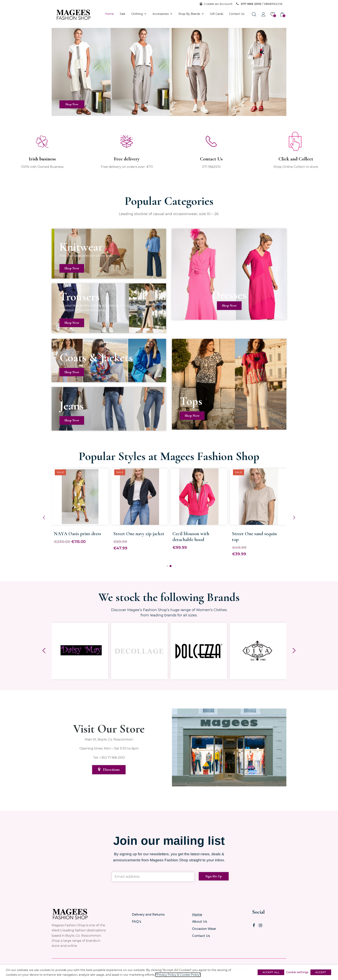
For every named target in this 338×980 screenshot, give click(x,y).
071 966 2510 (250, 4)
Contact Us (236, 14)
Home (109, 14)
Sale (122, 14)
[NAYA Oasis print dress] (80, 522)
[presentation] (44, 517)
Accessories (161, 14)
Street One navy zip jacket (138, 534)
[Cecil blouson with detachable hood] (199, 522)
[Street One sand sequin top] (258, 522)
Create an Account (218, 4)
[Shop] (169, 113)
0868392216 (273, 4)
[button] (168, 566)
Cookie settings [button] (297, 972)
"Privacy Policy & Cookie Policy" (178, 974)
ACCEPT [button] (320, 972)
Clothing (137, 14)
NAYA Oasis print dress (77, 534)
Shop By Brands (189, 14)
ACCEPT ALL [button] (270, 972)
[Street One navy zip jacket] (139, 522)
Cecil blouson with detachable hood (191, 536)
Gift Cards (216, 14)
